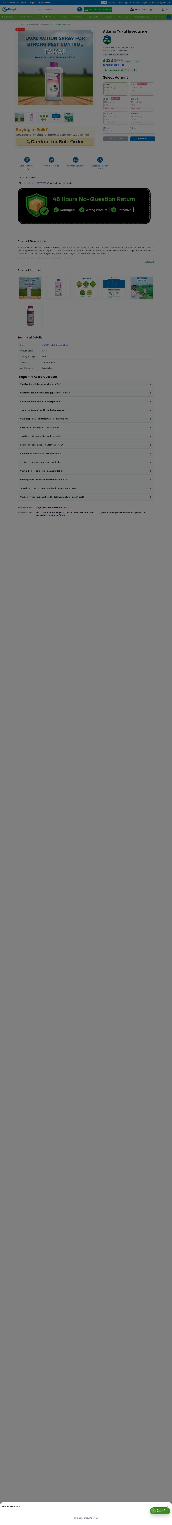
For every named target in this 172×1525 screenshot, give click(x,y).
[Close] (167, 1506)
